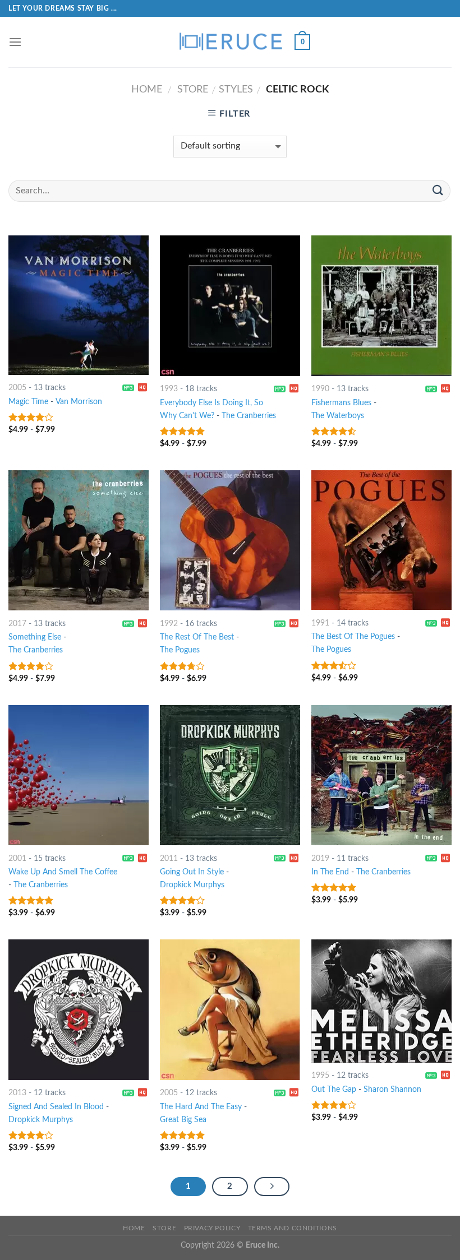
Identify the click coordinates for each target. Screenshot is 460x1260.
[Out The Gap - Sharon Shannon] (381, 1000)
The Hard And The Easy (201, 1106)
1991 (320, 623)
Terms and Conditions (292, 1228)
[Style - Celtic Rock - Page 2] (272, 1186)
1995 (320, 1075)
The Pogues (180, 650)
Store (192, 89)
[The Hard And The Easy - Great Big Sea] (230, 1009)
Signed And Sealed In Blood (56, 1106)
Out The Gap (333, 1089)
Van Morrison (79, 401)
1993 (169, 389)
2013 (17, 1092)
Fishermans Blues (341, 403)
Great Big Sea (183, 1119)
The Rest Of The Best (197, 637)
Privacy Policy (212, 1228)
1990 (320, 389)
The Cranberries (249, 415)
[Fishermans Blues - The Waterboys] (381, 305)
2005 (17, 387)
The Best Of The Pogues (353, 636)
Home (146, 89)
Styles (236, 89)
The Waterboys (337, 415)
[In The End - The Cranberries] (381, 775)
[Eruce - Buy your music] (230, 42)
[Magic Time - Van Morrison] (78, 304)
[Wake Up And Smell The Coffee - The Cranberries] (78, 775)
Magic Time (28, 401)
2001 (17, 858)
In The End (330, 872)
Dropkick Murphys (192, 885)
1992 (169, 623)
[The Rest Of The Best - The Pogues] (230, 540)
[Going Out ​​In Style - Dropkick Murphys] (230, 775)
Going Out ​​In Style (192, 872)
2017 (17, 623)
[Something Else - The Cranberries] (78, 540)
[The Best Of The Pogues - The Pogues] (381, 540)
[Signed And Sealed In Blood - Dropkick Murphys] (78, 1009)
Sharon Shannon (392, 1089)
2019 (320, 858)
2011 (169, 858)
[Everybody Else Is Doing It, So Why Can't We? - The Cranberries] (230, 305)
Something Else (34, 637)
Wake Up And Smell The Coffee (62, 872)
